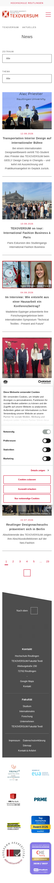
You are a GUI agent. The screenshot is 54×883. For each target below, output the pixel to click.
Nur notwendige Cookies (27, 498)
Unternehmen (27, 721)
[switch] (46, 440)
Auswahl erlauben (27, 489)
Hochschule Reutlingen (27, 3)
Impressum (14, 740)
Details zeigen (38, 470)
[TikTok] (21, 626)
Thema (6, 71)
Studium (27, 706)
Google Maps (27, 681)
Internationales (27, 711)
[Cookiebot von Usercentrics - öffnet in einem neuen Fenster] (38, 382)
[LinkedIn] (33, 626)
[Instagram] (8, 626)
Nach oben (22, 610)
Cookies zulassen (27, 479)
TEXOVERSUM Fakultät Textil (27, 726)
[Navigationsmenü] (48, 14)
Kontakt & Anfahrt (27, 750)
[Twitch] (45, 626)
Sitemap (27, 745)
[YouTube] (21, 636)
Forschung (27, 716)
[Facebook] (33, 636)
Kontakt (27, 686)
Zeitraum (8, 52)
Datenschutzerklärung (34, 740)
